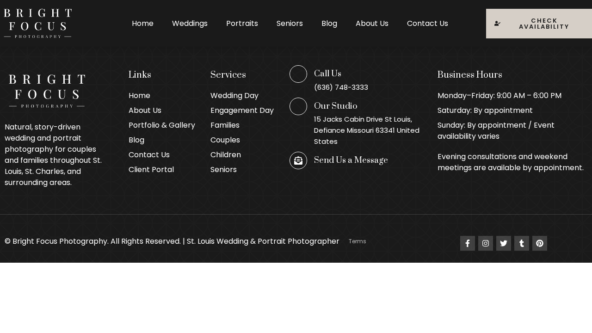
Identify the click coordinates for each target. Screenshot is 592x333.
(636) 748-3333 (341, 87)
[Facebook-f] (467, 243)
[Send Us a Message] (298, 160)
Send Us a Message (351, 160)
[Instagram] (485, 243)
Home (143, 23)
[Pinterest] (539, 243)
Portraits (242, 23)
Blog (329, 23)
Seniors (290, 23)
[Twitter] (503, 243)
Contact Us (427, 23)
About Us (372, 23)
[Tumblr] (521, 243)
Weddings (190, 23)
